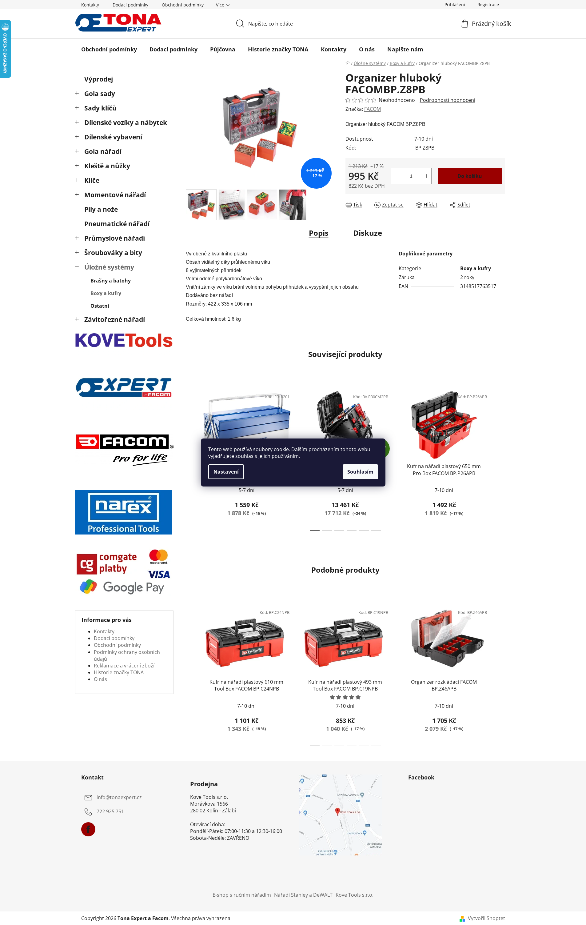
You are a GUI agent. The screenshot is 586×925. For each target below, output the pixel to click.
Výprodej (98, 79)
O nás (100, 679)
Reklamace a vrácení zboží (124, 665)
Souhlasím (360, 471)
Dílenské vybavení (113, 137)
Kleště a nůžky (107, 166)
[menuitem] (109, 49)
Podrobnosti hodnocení (447, 100)
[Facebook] (88, 829)
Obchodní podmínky (183, 5)
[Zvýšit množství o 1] (426, 176)
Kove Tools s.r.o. (354, 894)
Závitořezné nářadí (114, 319)
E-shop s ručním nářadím (242, 894)
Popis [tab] (319, 233)
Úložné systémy (109, 267)
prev (191, 458)
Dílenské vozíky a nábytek (125, 122)
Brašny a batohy (110, 280)
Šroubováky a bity (113, 252)
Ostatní (99, 305)
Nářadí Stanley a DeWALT (303, 894)
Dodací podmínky (130, 5)
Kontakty (90, 5)
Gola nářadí (103, 151)
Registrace (488, 4)
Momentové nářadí (115, 194)
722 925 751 (110, 811)
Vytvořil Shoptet (486, 918)
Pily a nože (101, 209)
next (500, 458)
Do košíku (469, 176)
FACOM (372, 109)
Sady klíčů (100, 108)
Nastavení (226, 471)
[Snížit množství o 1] (396, 176)
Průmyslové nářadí (114, 238)
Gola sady (99, 93)
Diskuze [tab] (367, 233)
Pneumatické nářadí (116, 223)
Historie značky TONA (119, 672)
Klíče (91, 180)
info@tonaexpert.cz (119, 797)
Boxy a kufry (105, 293)
